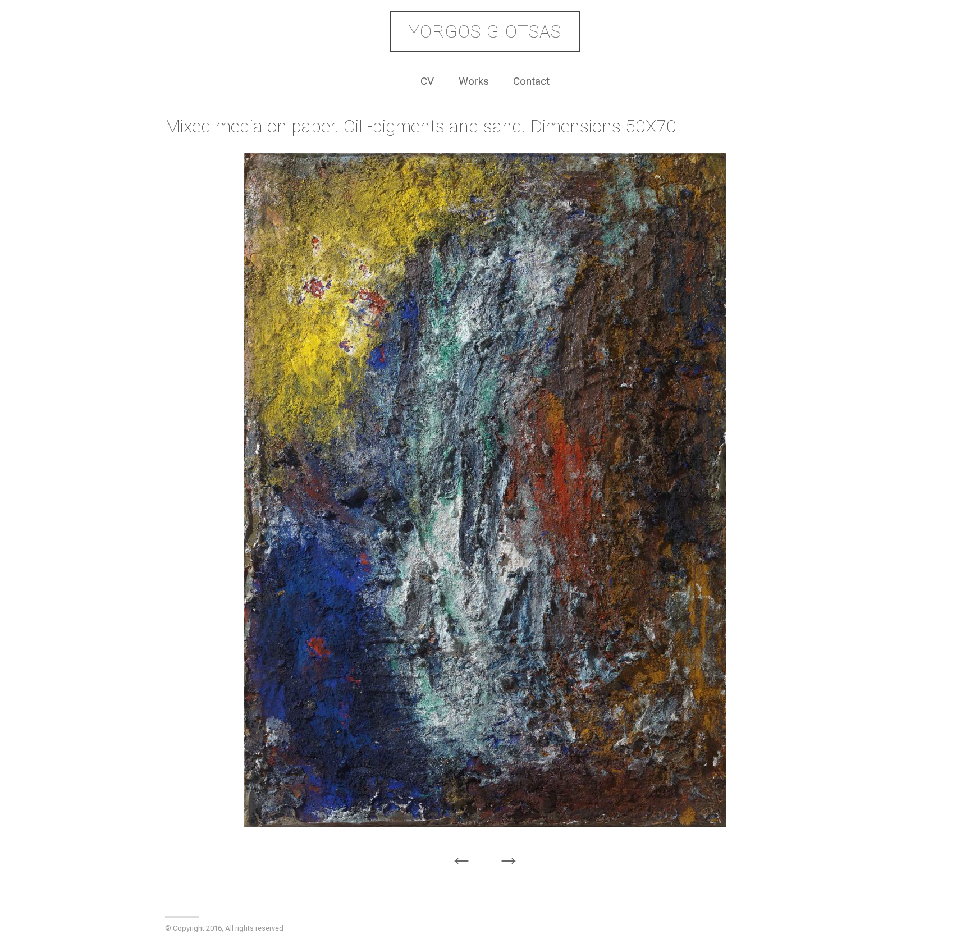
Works (474, 81)
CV (427, 81)
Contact (531, 81)
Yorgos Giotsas (485, 31)
